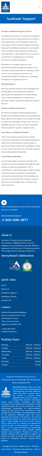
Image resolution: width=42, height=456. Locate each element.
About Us (5, 289)
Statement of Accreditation (23, 449)
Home (3, 285)
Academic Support (9, 293)
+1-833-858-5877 (8, 329)
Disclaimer (35, 446)
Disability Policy (24, 446)
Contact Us (6, 300)
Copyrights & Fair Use (10, 446)
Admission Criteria (8, 296)
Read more (30, 251)
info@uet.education (9, 331)
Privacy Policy (6, 449)
